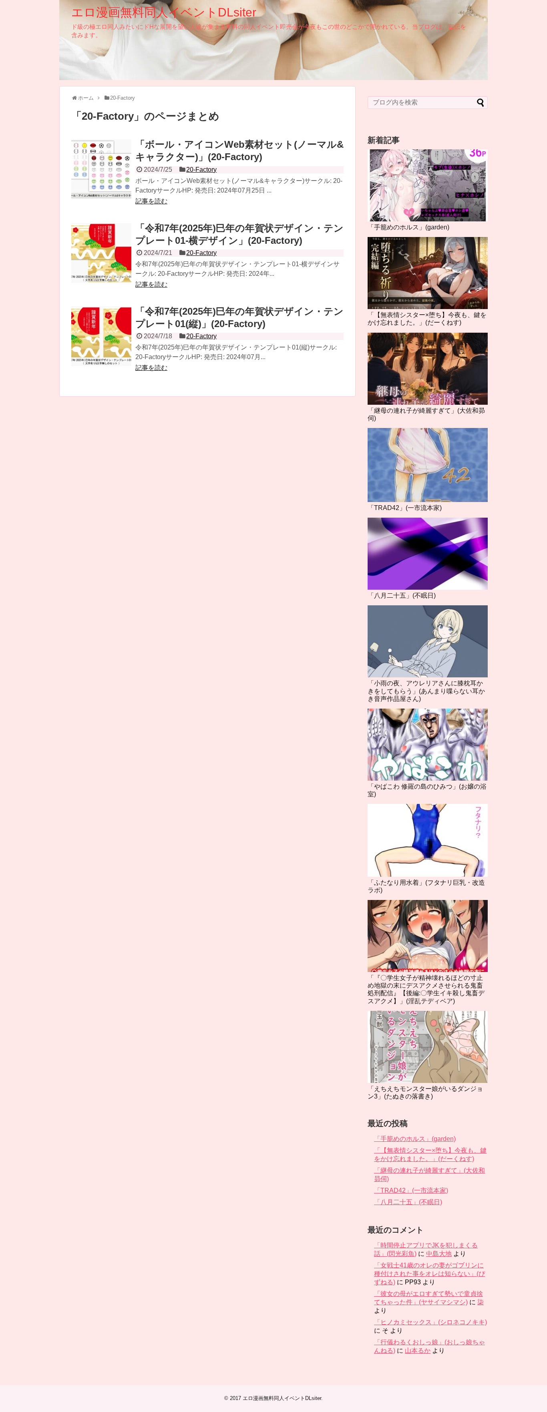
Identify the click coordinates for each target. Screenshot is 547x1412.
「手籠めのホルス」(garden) (408, 227)
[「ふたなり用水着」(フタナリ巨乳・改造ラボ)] (428, 840)
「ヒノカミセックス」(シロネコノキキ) (430, 1322)
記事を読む (151, 201)
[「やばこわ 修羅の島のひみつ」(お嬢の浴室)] (428, 745)
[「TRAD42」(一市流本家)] (428, 465)
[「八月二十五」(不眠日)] (428, 554)
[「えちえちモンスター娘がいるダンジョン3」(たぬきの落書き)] (428, 1047)
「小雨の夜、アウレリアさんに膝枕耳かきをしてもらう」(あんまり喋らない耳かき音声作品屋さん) (426, 691)
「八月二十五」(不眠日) (402, 595)
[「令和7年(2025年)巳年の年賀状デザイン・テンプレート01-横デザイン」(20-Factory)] (101, 253)
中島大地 (439, 1253)
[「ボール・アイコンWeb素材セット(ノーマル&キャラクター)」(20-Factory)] (101, 169)
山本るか (417, 1350)
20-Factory (201, 169)
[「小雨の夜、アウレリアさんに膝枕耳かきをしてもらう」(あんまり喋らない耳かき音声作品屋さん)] (428, 641)
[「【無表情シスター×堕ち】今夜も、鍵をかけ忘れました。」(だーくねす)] (428, 273)
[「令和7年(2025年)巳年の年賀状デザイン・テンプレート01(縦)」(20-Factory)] (101, 336)
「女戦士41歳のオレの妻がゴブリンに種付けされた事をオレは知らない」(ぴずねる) (429, 1273)
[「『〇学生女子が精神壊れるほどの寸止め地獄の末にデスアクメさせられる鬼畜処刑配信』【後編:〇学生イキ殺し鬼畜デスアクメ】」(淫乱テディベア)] (428, 936)
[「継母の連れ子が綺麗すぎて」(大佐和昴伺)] (428, 369)
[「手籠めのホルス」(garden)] (428, 185)
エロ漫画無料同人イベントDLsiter (163, 12)
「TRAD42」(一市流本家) (405, 507)
